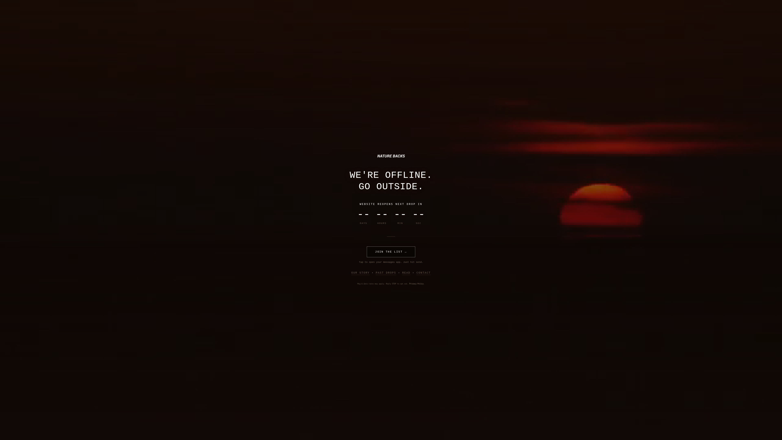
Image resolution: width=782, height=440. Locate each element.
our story (360, 272)
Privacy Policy (416, 284)
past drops (386, 272)
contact (423, 272)
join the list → (391, 251)
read (406, 272)
